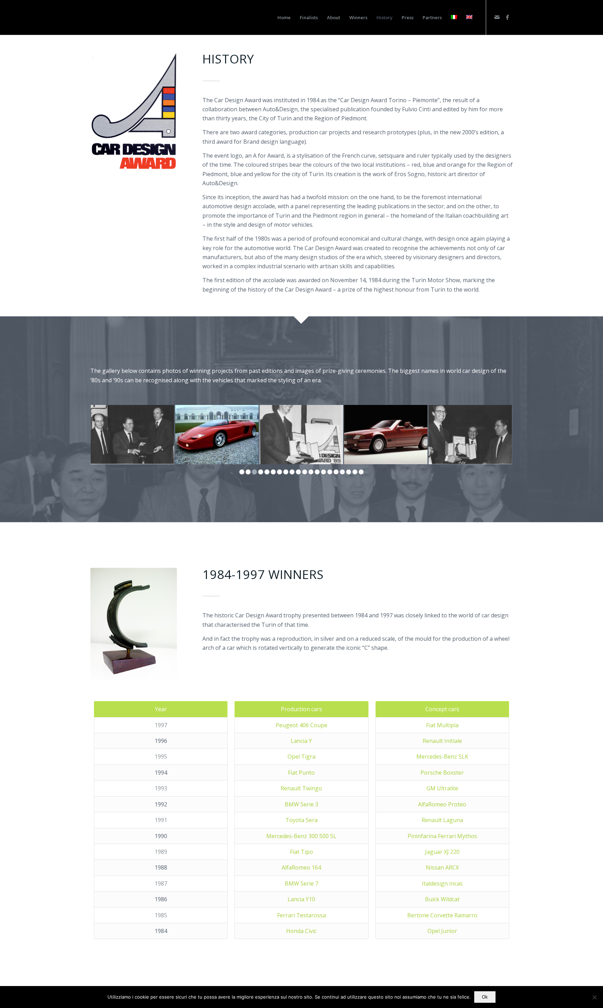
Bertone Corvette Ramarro (442, 915)
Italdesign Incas (442, 883)
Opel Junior (442, 931)
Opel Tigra (301, 756)
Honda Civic (301, 931)
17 (342, 472)
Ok (485, 997)
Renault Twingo (301, 788)
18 (348, 472)
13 (317, 472)
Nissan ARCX (442, 867)
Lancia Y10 (301, 899)
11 (304, 472)
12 (311, 472)
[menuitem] (284, 17)
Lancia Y (301, 741)
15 (330, 472)
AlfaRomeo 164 (301, 867)
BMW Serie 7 (301, 883)
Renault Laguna (442, 820)
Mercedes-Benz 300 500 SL (301, 836)
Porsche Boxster (442, 772)
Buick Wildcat (442, 899)
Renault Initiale (442, 741)
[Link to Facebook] (507, 17)
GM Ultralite (442, 788)
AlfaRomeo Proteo (442, 804)
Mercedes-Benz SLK (442, 756)
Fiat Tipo (301, 852)
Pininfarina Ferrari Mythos (442, 836)
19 (355, 472)
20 (361, 472)
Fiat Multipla (442, 725)
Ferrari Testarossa (301, 915)
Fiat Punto (301, 772)
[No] (594, 997)
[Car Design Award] (104, 17)
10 (298, 472)
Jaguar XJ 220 (442, 852)
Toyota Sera (301, 820)
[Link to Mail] (497, 17)
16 (336, 472)
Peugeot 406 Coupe (301, 725)
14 (323, 472)
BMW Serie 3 (301, 804)
